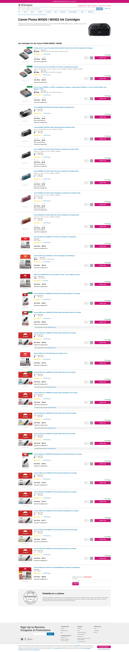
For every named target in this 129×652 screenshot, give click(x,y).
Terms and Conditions (86, 648)
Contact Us (79, 628)
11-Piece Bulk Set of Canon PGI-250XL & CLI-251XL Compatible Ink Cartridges (56, 67)
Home (19, 14)
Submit (76, 583)
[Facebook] (22, 640)
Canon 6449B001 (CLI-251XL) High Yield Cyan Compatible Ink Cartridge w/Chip (56, 171)
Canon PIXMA (33, 14)
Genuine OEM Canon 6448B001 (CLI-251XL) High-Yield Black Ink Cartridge (55, 333)
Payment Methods (81, 634)
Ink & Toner (23, 14)
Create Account (102, 5)
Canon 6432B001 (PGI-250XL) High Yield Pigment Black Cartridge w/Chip (54, 127)
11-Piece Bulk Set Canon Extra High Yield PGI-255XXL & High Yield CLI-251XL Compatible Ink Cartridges (63, 48)
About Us (63, 628)
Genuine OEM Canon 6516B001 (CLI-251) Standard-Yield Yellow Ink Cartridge (55, 529)
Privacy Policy (80, 636)
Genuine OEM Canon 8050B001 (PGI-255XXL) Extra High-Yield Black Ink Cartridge (57, 293)
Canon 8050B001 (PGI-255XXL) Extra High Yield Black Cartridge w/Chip (54, 107)
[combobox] (60, 8)
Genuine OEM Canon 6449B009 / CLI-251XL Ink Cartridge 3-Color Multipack (55, 236)
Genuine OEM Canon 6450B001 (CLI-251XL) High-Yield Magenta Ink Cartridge (55, 392)
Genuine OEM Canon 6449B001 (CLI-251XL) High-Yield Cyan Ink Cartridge (55, 372)
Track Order (94, 5)
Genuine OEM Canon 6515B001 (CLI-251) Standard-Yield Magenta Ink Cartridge (56, 510)
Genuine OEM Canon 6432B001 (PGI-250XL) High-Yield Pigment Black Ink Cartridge (57, 312)
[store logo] (25, 5)
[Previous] (53, 1)
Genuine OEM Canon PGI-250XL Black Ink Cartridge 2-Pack (50, 353)
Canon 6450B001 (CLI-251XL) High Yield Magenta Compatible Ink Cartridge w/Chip (57, 193)
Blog (62, 632)
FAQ (89, 5)
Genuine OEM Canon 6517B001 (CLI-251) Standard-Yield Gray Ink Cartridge (55, 548)
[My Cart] (108, 8)
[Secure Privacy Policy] (30, 640)
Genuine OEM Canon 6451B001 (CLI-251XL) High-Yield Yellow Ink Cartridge (55, 413)
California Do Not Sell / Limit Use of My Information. (29, 649)
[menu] (64, 12)
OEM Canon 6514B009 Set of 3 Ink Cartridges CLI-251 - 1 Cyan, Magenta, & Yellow (57, 274)
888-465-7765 (83, 5)
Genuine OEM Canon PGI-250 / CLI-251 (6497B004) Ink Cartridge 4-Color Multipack (57, 567)
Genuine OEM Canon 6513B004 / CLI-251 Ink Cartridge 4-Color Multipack (54, 255)
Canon (28, 14)
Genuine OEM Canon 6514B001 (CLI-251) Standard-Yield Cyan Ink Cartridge (55, 492)
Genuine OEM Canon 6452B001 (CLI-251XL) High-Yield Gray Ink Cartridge (54, 433)
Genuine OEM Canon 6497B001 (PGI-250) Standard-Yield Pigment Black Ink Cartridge (58, 454)
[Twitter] (25, 640)
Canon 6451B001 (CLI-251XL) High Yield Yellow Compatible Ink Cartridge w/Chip (56, 215)
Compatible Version (51, 327)
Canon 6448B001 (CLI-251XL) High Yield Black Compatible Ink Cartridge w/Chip (56, 149)
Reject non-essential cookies (104, 649)
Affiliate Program (64, 630)
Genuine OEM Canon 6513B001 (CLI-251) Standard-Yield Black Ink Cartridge (55, 473)
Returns (95, 632)
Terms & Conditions (81, 641)
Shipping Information (81, 632)
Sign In (109, 5)
